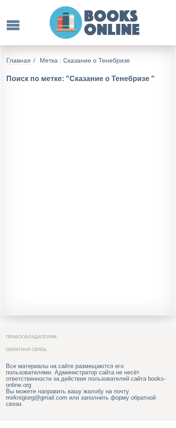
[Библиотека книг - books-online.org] (95, 23)
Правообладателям (31, 336)
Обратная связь (26, 349)
